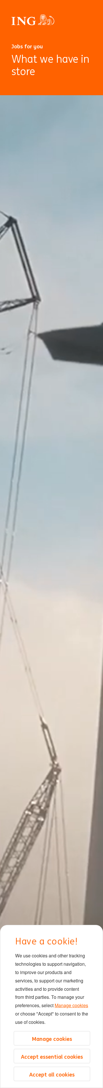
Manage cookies (71, 1005)
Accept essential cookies (52, 1056)
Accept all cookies (52, 1074)
